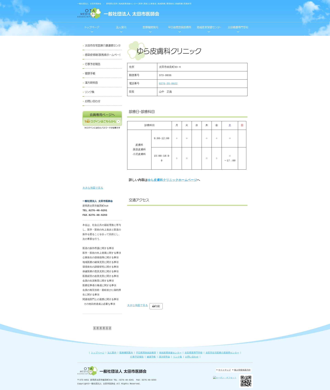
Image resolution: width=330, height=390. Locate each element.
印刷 (157, 306)
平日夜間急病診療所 (146, 352)
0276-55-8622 (168, 83)
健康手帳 (151, 357)
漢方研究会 (164, 357)
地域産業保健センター (170, 352)
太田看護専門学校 (193, 352)
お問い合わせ (192, 357)
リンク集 (177, 357)
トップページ (97, 352)
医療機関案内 (126, 352)
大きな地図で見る (92, 188)
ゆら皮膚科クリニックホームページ (172, 180)
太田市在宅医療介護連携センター (222, 352)
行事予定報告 (137, 357)
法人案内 (111, 352)
